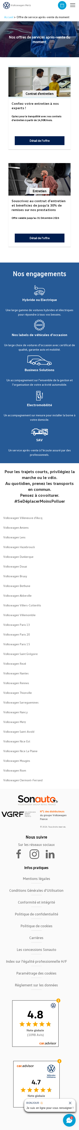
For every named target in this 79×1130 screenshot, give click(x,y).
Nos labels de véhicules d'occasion (39, 335)
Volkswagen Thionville (17, 692)
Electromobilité (39, 405)
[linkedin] (52, 853)
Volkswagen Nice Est (16, 741)
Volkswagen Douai (15, 566)
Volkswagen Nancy (15, 712)
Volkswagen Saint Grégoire (20, 654)
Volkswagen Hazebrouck (19, 547)
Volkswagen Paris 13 (16, 624)
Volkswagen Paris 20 (16, 634)
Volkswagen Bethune (16, 586)
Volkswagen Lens (14, 537)
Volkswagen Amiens (16, 527)
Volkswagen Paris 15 (16, 644)
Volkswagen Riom (14, 770)
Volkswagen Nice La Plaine (20, 751)
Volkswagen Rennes (16, 683)
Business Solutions (39, 370)
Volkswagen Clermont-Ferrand (23, 780)
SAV (39, 440)
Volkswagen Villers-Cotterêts (22, 605)
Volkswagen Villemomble (19, 615)
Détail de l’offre (39, 140)
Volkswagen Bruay (15, 576)
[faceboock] (21, 853)
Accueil (9, 17)
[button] (73, 5)
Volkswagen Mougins (16, 760)
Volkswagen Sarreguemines (21, 702)
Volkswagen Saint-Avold (18, 731)
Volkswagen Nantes (16, 673)
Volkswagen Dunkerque (18, 556)
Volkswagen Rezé (14, 663)
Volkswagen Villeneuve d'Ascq (22, 518)
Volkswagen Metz (14, 722)
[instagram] (37, 853)
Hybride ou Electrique (39, 300)
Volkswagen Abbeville (17, 595)
